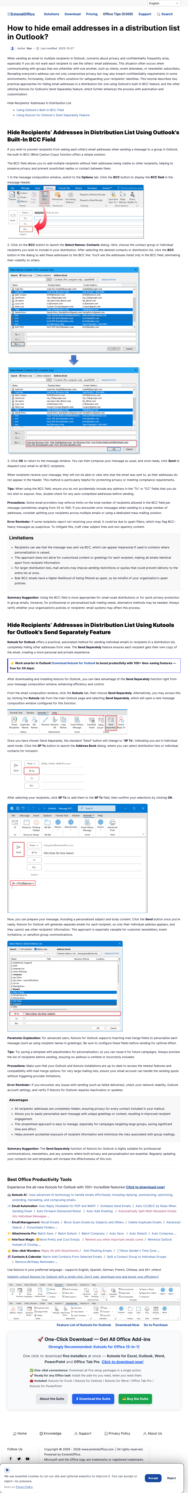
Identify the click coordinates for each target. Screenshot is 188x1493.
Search (167, 14)
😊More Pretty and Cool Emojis (58, 1239)
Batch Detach (67, 1233)
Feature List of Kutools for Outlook (84, 1325)
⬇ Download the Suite (93, 1399)
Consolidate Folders (40, 1227)
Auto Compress (162, 1233)
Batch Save (45, 1233)
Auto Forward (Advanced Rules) (59, 1211)
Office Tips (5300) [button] (118, 14)
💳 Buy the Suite (135, 1399)
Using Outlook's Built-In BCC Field (40, 110)
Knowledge (52, 1433)
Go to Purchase (156, 1325)
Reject (171, 1478)
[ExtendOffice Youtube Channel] (27, 1458)
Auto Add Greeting (100, 1211)
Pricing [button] (91, 14)
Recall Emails (50, 1222)
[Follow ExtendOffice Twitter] (19, 1458)
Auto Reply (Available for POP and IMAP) (67, 1206)
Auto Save (116, 1233)
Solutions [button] (51, 14)
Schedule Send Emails (115, 1206)
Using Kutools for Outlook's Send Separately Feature (53, 115)
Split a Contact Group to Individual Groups (136, 1256)
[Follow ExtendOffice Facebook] (10, 1458)
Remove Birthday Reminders (35, 1262)
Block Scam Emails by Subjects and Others (94, 1222)
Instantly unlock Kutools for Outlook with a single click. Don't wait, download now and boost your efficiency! (83, 1276)
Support (144, 14)
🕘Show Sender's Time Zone (136, 1250)
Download (73, 14)
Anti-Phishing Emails (98, 1250)
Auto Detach (138, 1233)
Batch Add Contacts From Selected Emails (72, 1256)
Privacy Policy (119, 1433)
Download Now (127, 1325)
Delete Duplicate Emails (145, 1222)
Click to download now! (145, 1187)
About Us (155, 1433)
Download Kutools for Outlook (73, 663)
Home (22, 1433)
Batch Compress (93, 1233)
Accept (153, 1478)
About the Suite (52, 1399)
